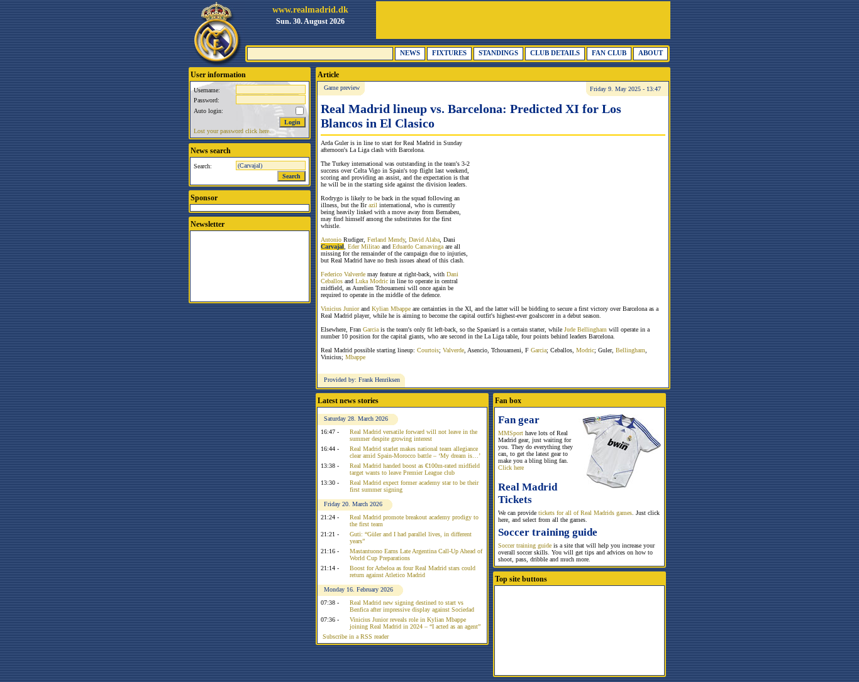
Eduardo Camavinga (417, 246)
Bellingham (630, 350)
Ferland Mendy (386, 239)
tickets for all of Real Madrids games (585, 512)
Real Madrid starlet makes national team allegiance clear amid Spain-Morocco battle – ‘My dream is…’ (415, 452)
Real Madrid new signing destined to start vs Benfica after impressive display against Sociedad (412, 606)
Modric (585, 350)
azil (373, 205)
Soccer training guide (524, 545)
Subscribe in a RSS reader (356, 636)
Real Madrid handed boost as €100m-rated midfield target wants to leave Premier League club (415, 469)
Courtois (428, 350)
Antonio (331, 239)
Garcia (371, 329)
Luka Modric (371, 281)
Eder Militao (364, 246)
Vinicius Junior (340, 308)
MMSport (510, 433)
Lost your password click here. (232, 130)
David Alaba (424, 239)
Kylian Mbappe (391, 308)
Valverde (453, 350)
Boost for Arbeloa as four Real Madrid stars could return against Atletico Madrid (412, 571)
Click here (511, 467)
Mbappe (355, 357)
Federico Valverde (343, 274)
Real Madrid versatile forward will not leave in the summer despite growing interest (413, 435)
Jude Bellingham (585, 329)
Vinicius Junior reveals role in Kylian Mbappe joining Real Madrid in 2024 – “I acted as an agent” (415, 623)
